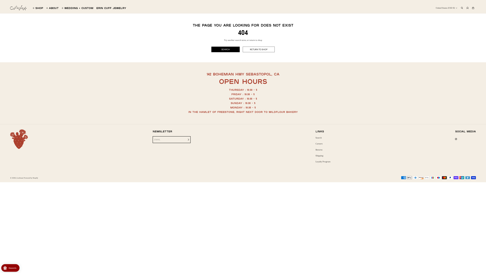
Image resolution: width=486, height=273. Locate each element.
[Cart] (473, 8)
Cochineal (19, 178)
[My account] (467, 8)
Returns (319, 150)
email (157, 139)
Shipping (319, 155)
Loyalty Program (323, 161)
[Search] (462, 8)
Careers (319, 143)
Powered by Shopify (31, 178)
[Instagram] (456, 139)
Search (319, 137)
